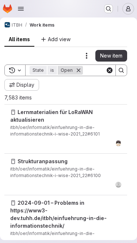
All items (19, 39)
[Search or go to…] (108, 8)
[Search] (121, 70)
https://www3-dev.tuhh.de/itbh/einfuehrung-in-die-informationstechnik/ (58, 218)
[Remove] (78, 70)
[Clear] (109, 70)
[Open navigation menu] (21, 9)
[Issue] (13, 112)
